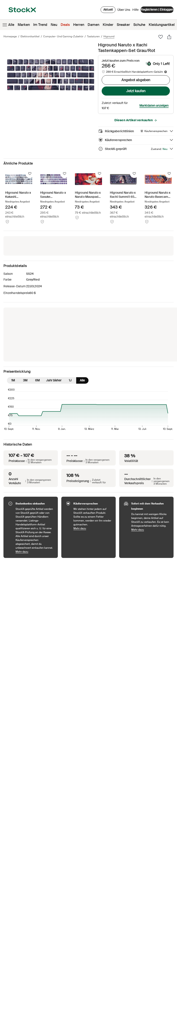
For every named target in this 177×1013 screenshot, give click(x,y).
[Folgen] (29, 173)
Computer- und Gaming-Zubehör (63, 36)
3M (25, 380)
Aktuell (108, 9)
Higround (108, 36)
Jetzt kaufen (135, 91)
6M (37, 380)
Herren (78, 24)
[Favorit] (160, 37)
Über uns (123, 11)
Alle (11, 24)
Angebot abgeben (136, 80)
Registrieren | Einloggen (157, 9)
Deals (65, 24)
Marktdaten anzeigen (154, 105)
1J (70, 380)
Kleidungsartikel (162, 24)
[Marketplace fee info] (165, 72)
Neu (54, 24)
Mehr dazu (35, 551)
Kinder (108, 24)
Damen (93, 24)
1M (13, 380)
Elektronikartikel (30, 36)
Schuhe (139, 24)
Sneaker (123, 24)
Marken (24, 24)
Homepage (10, 36)
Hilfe (135, 10)
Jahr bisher (54, 380)
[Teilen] (169, 37)
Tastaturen (93, 36)
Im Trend (40, 24)
